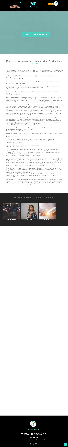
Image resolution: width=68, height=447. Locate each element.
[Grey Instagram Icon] (15, 4)
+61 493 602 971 (42, 433)
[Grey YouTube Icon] (16, 4)
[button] (20, 2)
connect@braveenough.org (35, 432)
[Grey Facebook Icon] (13, 4)
